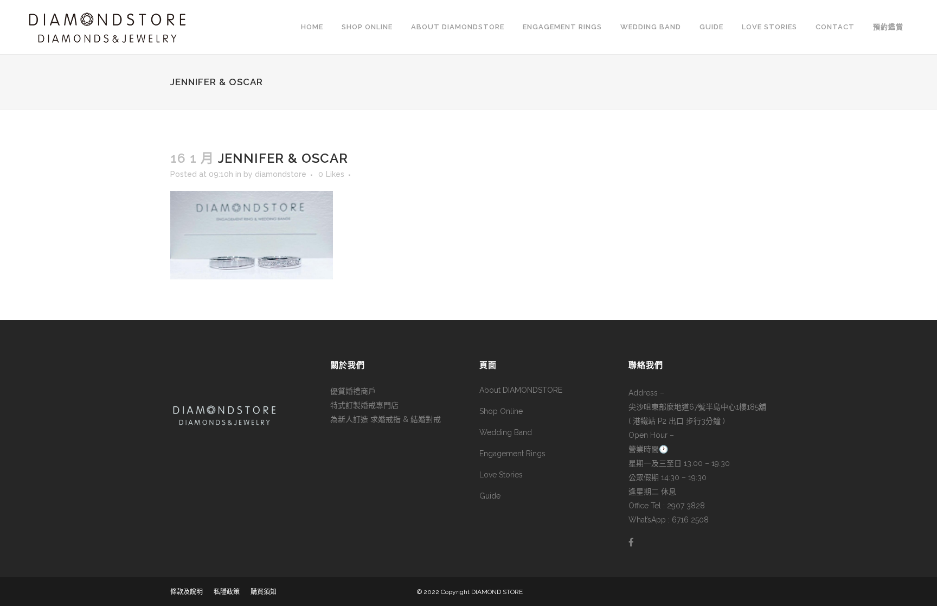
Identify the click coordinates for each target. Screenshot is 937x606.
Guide (489, 496)
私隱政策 (227, 592)
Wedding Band (505, 432)
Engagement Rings (512, 453)
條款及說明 (186, 592)
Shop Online (501, 411)
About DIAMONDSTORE (520, 390)
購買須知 (264, 592)
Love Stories (501, 474)
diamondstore (280, 174)
